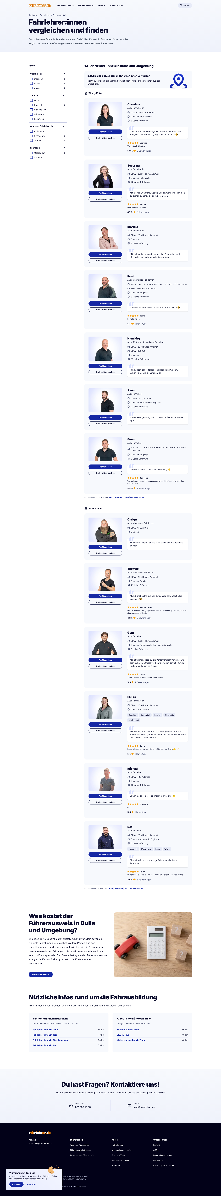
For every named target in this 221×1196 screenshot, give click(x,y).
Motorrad (119, 497)
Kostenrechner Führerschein (81, 1155)
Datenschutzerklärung (162, 1155)
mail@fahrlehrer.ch (43, 1143)
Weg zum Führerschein (79, 1145)
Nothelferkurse (137, 497)
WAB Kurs (116, 1165)
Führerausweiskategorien (80, 1150)
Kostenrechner (116, 5)
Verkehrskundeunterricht (122, 1150)
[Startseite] (40, 5)
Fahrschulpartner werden (163, 1165)
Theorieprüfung (118, 1155)
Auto (111, 497)
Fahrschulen (45, 15)
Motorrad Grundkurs (120, 1160)
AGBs (155, 1150)
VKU (127, 497)
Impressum (158, 1160)
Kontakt (156, 1145)
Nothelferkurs (117, 1145)
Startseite (33, 15)
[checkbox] (47, 78)
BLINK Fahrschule (78, 1186)
